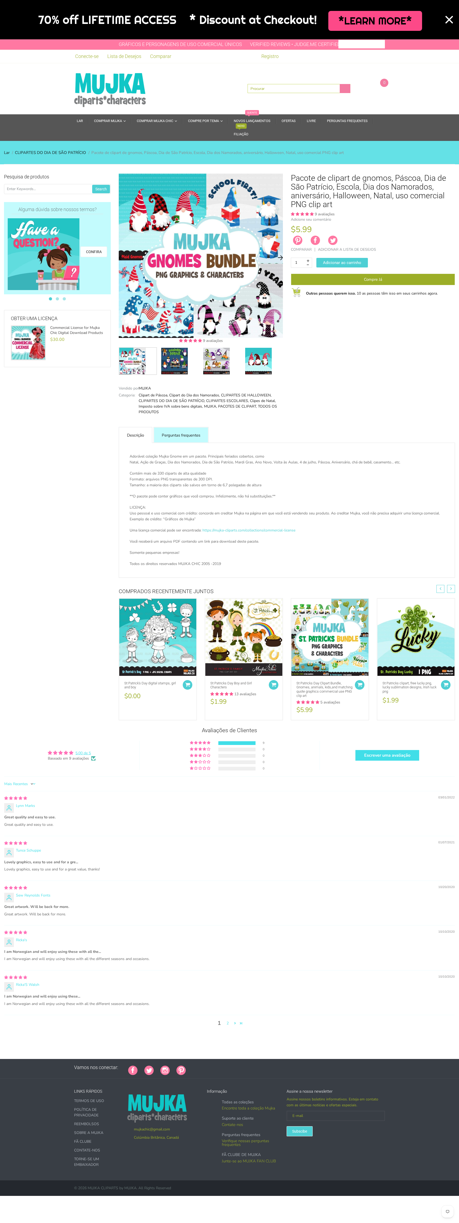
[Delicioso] (245, 1067)
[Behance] (265, 1067)
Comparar (160, 56)
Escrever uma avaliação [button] (387, 755)
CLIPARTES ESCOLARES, (227, 400)
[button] (191, 340)
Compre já (373, 279)
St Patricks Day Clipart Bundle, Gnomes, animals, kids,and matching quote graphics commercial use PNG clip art (324, 689)
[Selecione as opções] (187, 685)
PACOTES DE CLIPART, (237, 406)
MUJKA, (210, 406)
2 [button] (228, 1023)
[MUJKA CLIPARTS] (110, 88)
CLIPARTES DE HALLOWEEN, (246, 395)
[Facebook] (315, 240)
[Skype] (252, 1067)
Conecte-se (87, 56)
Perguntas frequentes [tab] (181, 435)
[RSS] (206, 1067)
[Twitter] (333, 240)
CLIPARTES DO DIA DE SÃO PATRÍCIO (50, 152)
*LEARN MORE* (375, 21)
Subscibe (299, 1131)
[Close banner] (449, 19)
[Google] (192, 1067)
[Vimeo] (239, 1067)
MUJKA (145, 388)
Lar (7, 152)
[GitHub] (199, 1067)
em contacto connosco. (299, 569)
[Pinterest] (181, 1069)
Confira (94, 252)
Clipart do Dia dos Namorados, (194, 395)
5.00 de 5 (83, 753)
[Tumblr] (226, 1067)
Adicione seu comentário (311, 219)
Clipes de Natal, (263, 400)
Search (101, 189)
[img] (15, 798)
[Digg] (259, 1067)
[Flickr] (212, 1067)
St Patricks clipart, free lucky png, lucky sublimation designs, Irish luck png (409, 687)
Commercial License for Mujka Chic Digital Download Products (76, 330)
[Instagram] (165, 1069)
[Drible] (232, 1067)
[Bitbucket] (219, 1067)
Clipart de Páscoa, (153, 395)
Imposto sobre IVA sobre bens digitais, (171, 406)
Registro (270, 56)
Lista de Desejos (124, 56)
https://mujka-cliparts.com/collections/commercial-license (248, 530)
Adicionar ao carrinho (342, 262)
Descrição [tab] (135, 435)
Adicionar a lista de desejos (347, 249)
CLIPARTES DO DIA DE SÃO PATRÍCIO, (172, 400)
